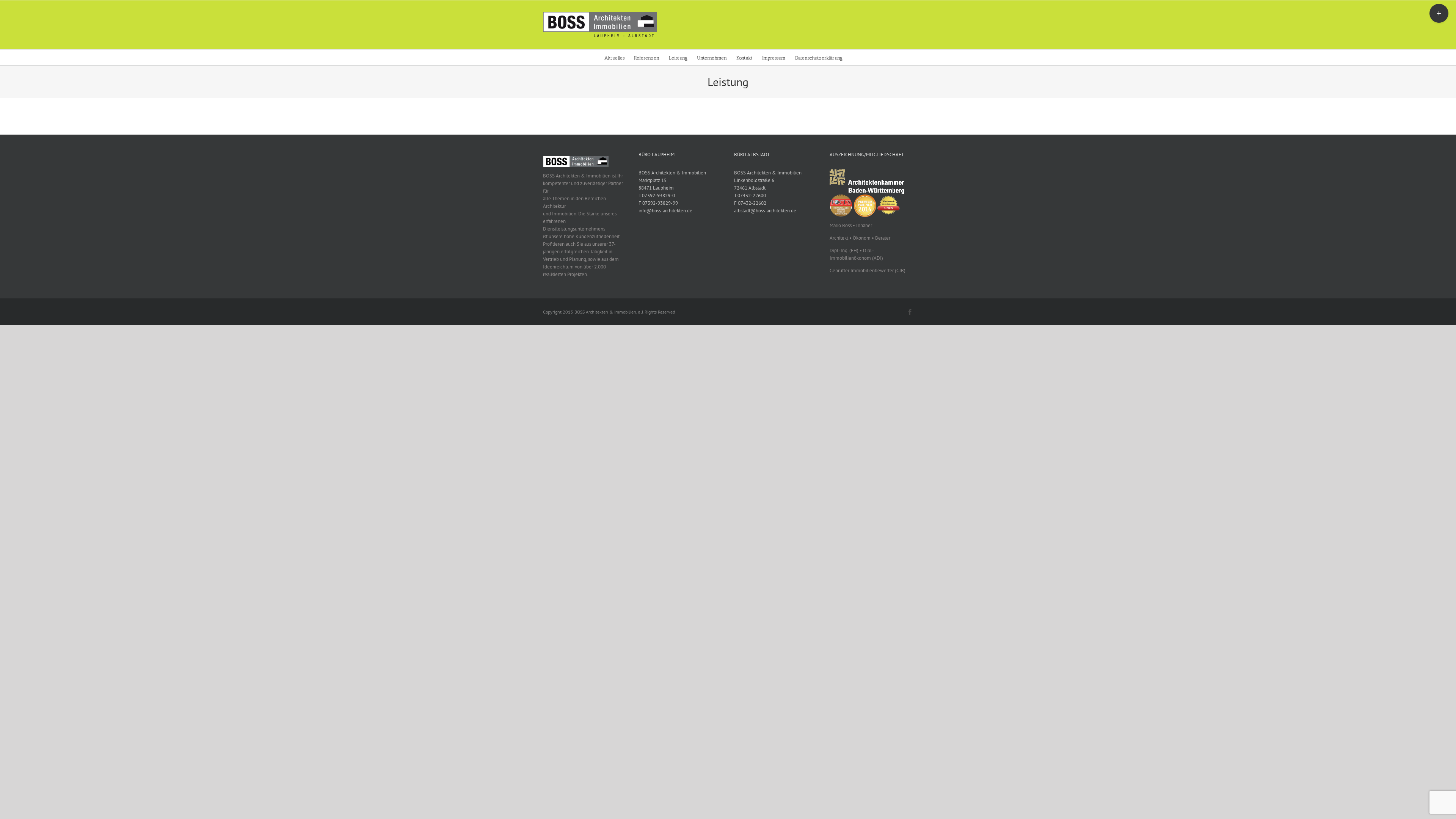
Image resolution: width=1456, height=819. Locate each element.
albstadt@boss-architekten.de (765, 210)
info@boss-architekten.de (665, 210)
